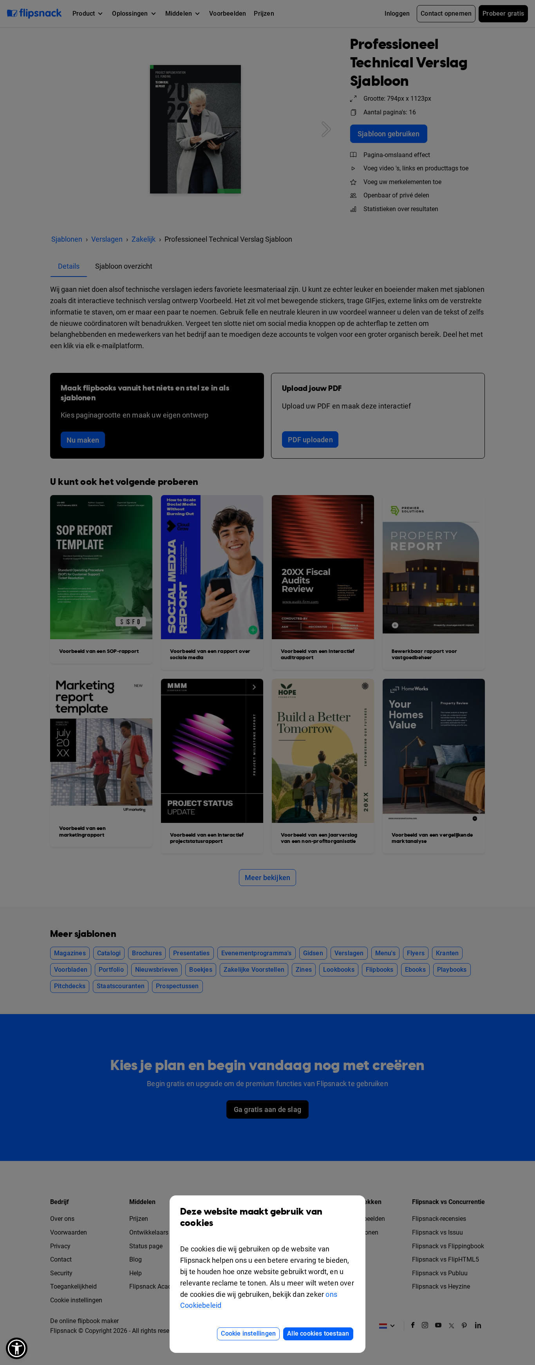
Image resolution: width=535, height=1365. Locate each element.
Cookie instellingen (248, 1333)
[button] (16, 1348)
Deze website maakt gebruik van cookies (251, 1217)
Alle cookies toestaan (318, 1333)
